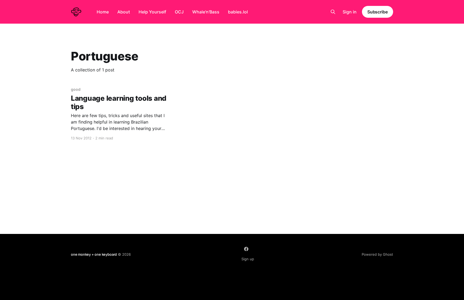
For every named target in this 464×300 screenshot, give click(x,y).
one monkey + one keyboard (94, 254)
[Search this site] (333, 12)
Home (103, 12)
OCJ (179, 12)
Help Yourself (152, 12)
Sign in (350, 12)
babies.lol (238, 12)
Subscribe (377, 12)
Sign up (247, 259)
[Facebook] (246, 249)
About (123, 12)
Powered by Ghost (377, 254)
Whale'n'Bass (205, 12)
